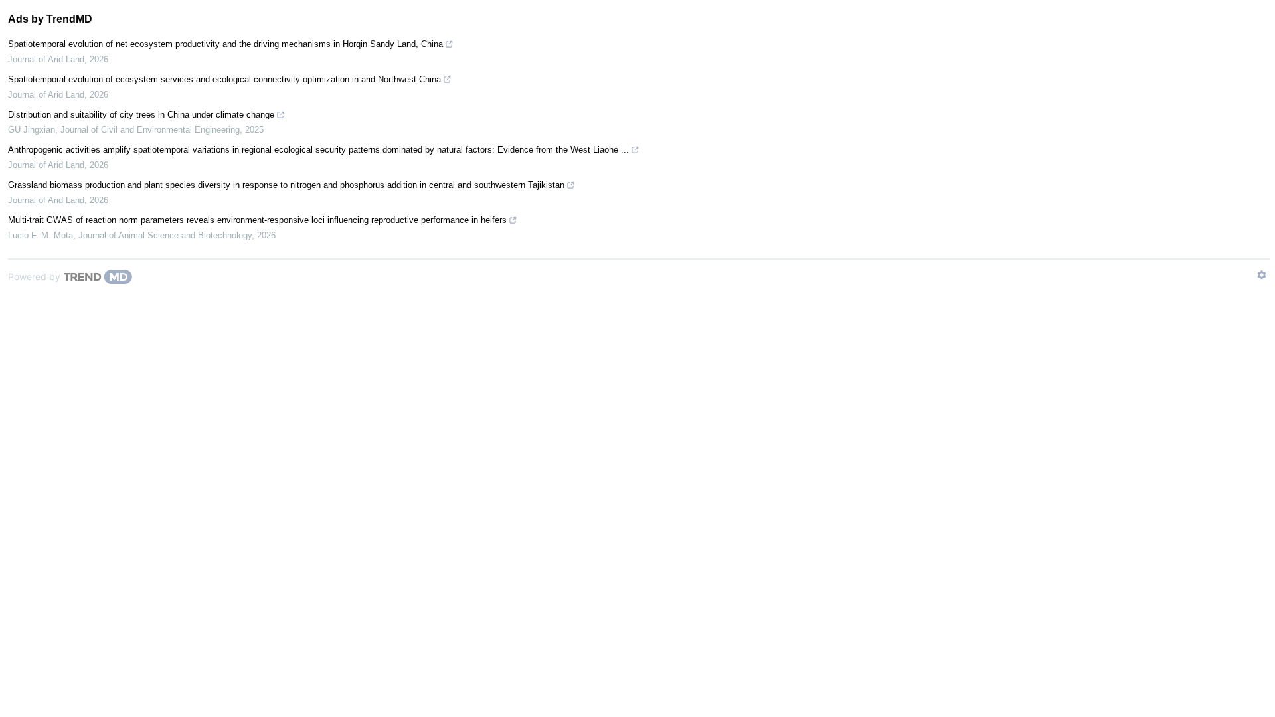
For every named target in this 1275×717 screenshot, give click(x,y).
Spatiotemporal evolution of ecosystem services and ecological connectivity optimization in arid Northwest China (224, 79)
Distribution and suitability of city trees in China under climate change (141, 115)
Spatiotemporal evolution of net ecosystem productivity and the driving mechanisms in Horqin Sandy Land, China (225, 44)
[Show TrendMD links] (1261, 275)
